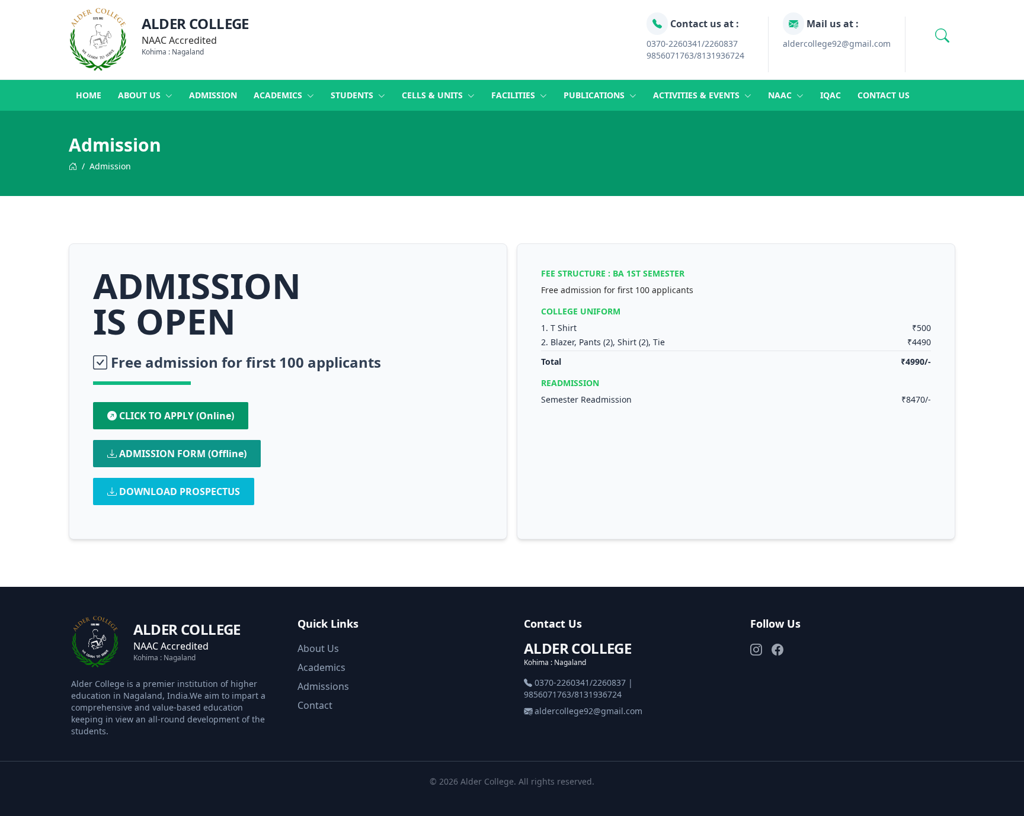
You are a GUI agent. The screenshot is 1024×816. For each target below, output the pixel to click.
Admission (213, 95)
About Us (318, 648)
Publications (595, 95)
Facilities (514, 95)
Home (88, 95)
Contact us (883, 95)
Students (353, 95)
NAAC (781, 95)
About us (140, 95)
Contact (314, 705)
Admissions (323, 686)
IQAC (830, 95)
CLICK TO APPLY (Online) (175, 415)
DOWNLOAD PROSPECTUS (178, 491)
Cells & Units (433, 95)
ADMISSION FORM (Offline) (182, 453)
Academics (279, 95)
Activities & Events (697, 95)
